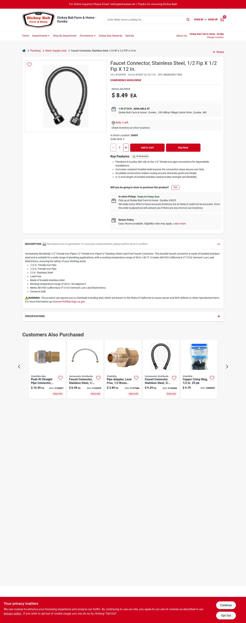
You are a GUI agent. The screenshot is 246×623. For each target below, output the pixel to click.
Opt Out (226, 615)
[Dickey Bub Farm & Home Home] (38, 19)
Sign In (198, 19)
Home (25, 35)
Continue (226, 605)
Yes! (175, 187)
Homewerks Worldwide (125, 80)
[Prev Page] (19, 366)
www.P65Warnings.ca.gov (70, 301)
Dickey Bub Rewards (110, 35)
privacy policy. (13, 613)
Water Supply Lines (55, 50)
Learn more (179, 223)
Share (220, 52)
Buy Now (183, 147)
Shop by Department (65, 35)
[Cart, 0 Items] (222, 19)
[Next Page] (227, 366)
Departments (39, 35)
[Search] (188, 19)
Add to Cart (147, 147)
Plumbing (35, 50)
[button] (123, 244)
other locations (141, 127)
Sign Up (213, 19)
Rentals (129, 35)
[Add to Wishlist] (29, 64)
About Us (181, 35)
